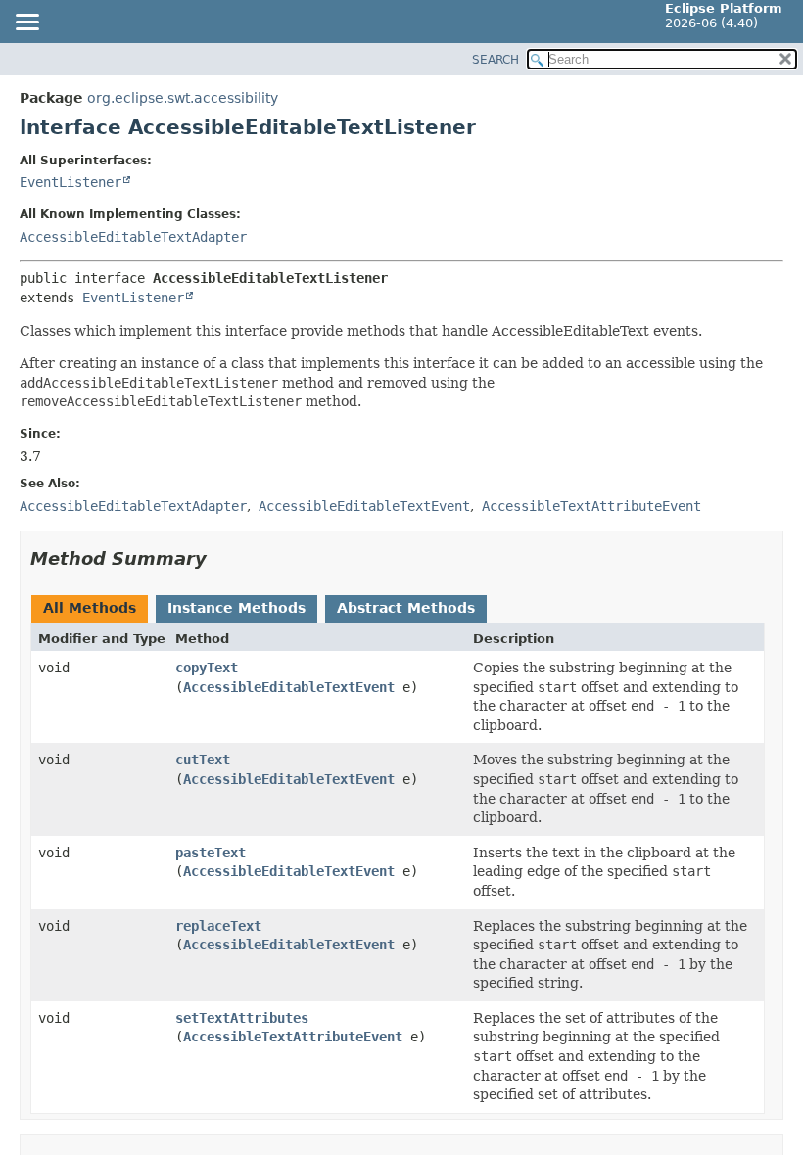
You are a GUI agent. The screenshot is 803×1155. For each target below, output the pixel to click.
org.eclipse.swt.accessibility (182, 98)
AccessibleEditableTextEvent (289, 687)
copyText (206, 667)
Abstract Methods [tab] (406, 608)
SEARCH (495, 60)
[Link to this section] (220, 558)
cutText (202, 759)
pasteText (210, 852)
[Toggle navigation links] (26, 23)
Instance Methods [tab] (236, 608)
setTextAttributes (241, 1018)
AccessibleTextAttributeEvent (292, 1036)
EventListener (70, 182)
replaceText (218, 926)
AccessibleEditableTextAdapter (133, 237)
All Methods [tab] (89, 608)
